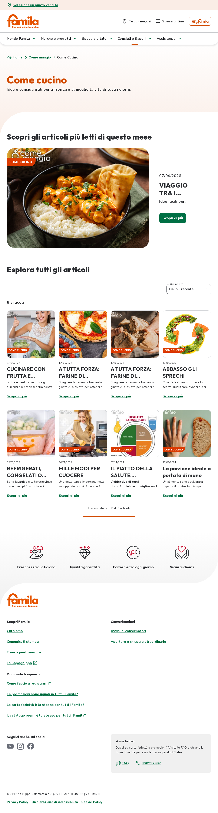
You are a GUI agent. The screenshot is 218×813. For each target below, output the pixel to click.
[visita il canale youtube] (10, 746)
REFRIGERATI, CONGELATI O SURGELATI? (24, 475)
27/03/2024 (169, 462)
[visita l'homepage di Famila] (22, 600)
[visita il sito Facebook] (30, 746)
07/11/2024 (117, 462)
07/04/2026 (13, 363)
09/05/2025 (13, 462)
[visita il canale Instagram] (20, 746)
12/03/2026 (65, 363)
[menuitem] (136, 20)
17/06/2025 (169, 363)
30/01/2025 (65, 462)
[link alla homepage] (23, 21)
